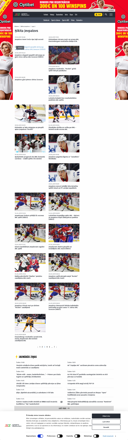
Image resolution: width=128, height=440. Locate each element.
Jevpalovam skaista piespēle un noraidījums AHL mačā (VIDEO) (60, 248)
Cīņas (71, 14)
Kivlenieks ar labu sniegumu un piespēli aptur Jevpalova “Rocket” (29, 128)
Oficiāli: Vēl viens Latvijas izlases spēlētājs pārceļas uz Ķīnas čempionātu (38, 385)
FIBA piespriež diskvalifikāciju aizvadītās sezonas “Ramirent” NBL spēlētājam (90, 403)
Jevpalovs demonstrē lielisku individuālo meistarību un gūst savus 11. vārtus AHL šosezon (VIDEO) (63, 307)
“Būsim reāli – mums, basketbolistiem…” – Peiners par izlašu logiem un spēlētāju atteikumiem (38, 376)
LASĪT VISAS (62, 408)
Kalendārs (79, 20)
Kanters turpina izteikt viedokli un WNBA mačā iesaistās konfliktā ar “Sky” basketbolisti (36, 403)
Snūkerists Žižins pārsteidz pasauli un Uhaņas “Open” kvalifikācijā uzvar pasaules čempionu (87, 394)
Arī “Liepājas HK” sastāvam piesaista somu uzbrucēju (87, 365)
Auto (66, 14)
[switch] (60, 436)
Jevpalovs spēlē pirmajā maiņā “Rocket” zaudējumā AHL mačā (63, 277)
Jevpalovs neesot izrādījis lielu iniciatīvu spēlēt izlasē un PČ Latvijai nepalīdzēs (63, 187)
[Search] (106, 14)
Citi (76, 14)
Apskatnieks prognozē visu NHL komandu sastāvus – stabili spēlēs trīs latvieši (30, 158)
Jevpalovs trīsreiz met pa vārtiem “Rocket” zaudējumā (27, 306)
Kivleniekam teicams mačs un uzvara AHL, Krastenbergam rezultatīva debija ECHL (64, 40)
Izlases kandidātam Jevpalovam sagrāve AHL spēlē (29, 248)
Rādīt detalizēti (108, 436)
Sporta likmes (55, 20)
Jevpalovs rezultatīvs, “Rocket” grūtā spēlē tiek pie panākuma (62, 70)
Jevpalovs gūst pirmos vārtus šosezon (29, 80)
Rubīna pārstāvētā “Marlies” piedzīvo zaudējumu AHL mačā (28, 277)
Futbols (46, 14)
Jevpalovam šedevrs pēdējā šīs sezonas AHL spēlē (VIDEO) (29, 216)
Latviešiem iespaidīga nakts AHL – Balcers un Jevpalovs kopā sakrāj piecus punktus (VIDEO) (64, 217)
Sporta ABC (65, 20)
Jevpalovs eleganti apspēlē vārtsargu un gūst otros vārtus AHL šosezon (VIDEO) (29, 56)
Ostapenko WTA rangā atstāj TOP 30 (81, 383)
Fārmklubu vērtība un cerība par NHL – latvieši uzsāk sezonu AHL (62, 128)
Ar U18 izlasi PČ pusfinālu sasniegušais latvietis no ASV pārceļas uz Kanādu (88, 376)
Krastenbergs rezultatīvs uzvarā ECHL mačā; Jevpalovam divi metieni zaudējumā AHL (28, 339)
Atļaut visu (106, 416)
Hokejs (52, 14)
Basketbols (59, 14)
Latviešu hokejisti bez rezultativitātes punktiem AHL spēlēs (62, 99)
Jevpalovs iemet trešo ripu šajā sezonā (29, 39)
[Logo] (22, 14)
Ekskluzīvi (46, 20)
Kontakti (111, 10)
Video (72, 20)
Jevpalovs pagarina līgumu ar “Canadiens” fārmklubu (64, 158)
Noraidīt (106, 427)
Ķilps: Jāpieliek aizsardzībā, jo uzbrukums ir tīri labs (35, 393)
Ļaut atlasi (106, 422)
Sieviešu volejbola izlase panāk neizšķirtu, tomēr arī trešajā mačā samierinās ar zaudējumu (38, 366)
